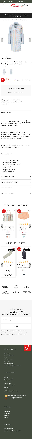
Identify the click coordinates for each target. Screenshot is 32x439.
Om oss (6, 377)
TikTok (6, 417)
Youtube (6, 415)
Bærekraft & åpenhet (10, 385)
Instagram (7, 413)
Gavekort (7, 387)
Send (16, 326)
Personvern (7, 381)
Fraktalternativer (9, 355)
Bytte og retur (8, 358)
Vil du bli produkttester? (11, 391)
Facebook (7, 411)
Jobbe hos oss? (8, 379)
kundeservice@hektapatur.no (12, 365)
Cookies (6, 389)
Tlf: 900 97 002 (8, 364)
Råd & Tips (7, 383)
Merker (3, 20)
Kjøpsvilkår (7, 361)
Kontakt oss (7, 354)
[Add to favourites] (30, 62)
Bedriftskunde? (8, 359)
